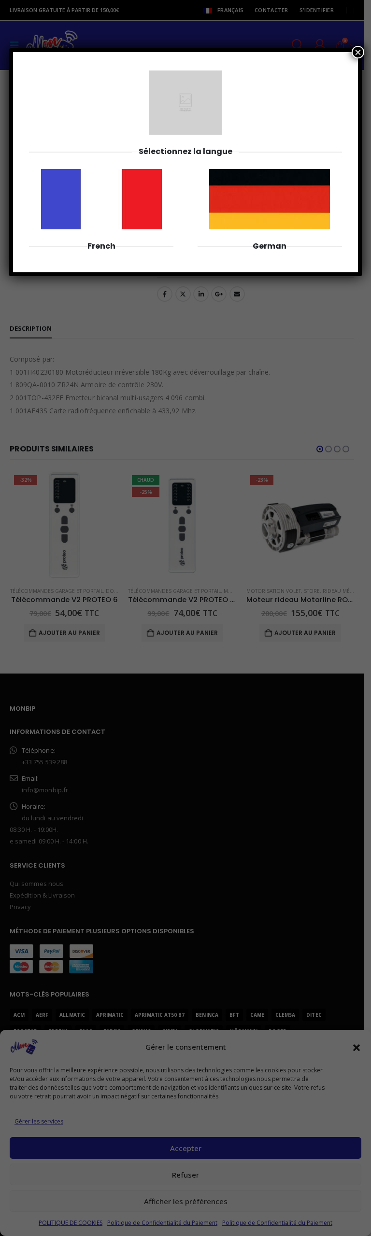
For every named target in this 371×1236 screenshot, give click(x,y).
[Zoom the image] (101, 174)
